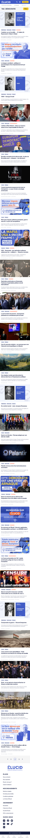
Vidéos (27, 837)
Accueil (3, 837)
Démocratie (9, 29)
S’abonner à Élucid (7, 808)
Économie (16, 5)
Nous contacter (6, 777)
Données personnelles (8, 794)
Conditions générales (8, 796)
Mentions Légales (7, 791)
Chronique (3, 589)
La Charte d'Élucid (7, 799)
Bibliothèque (3, 29)
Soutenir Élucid (6, 810)
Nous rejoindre (6, 779)
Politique (24, 5)
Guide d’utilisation (7, 784)
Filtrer (25, 9)
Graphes (14, 837)
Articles (8, 837)
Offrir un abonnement (8, 813)
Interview (3, 248)
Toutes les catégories (6, 5)
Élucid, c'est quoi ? (7, 782)
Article (2, 60)
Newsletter (5, 805)
